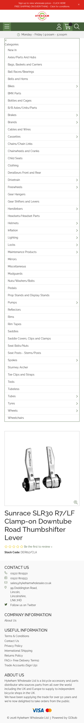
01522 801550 (19, 573)
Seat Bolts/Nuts (18, 345)
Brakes (12, 115)
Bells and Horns (18, 78)
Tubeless (13, 389)
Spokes (12, 360)
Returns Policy (13, 655)
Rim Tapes (14, 324)
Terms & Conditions (16, 636)
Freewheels (15, 187)
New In (12, 50)
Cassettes (14, 136)
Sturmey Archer (18, 367)
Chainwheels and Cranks (23, 151)
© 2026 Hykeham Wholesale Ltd (28, 717)
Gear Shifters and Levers (23, 201)
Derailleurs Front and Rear (24, 172)
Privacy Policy (13, 645)
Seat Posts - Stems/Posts (24, 352)
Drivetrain (14, 179)
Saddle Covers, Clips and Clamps (29, 338)
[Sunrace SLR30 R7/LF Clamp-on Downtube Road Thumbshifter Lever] (42, 468)
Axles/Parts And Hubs (22, 57)
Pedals (12, 288)
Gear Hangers (16, 194)
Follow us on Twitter (23, 605)
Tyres (11, 403)
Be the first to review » (38, 546)
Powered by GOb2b (64, 717)
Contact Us (11, 641)
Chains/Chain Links (20, 143)
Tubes (12, 396)
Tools (11, 381)
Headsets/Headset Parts (24, 215)
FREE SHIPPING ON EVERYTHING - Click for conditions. (42, 6)
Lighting (13, 237)
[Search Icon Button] (76, 26)
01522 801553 (18, 578)
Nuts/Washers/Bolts (21, 280)
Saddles (13, 331)
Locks (11, 244)
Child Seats (15, 158)
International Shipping (18, 650)
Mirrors (12, 259)
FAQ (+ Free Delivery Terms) (21, 660)
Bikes (11, 86)
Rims (11, 316)
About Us (10, 620)
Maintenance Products (22, 252)
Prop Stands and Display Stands (28, 295)
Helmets (13, 223)
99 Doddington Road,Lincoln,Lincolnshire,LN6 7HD (23, 594)
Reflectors (14, 309)
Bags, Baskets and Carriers (25, 64)
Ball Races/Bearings (21, 71)
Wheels (13, 410)
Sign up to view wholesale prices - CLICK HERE (42, 3)
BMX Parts (14, 93)
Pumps (12, 302)
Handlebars (15, 208)
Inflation (13, 230)
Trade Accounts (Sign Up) (20, 665)
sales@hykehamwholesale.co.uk (30, 583)
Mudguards (15, 273)
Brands (12, 122)
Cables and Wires (19, 129)
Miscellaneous (17, 266)
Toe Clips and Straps (21, 374)
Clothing (13, 165)
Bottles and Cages (19, 100)
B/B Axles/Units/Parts (22, 107)
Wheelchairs (16, 417)
